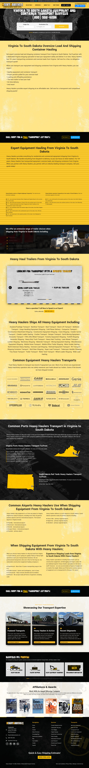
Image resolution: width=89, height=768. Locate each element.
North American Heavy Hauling (19, 347)
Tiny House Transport (17, 352)
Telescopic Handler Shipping (71, 349)
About (33, 727)
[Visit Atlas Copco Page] (25, 379)
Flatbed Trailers (13, 237)
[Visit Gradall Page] (12, 385)
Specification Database (37, 736)
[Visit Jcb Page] (64, 385)
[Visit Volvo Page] (51, 398)
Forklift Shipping (73, 337)
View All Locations (12, 732)
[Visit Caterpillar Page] (15, 405)
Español (34, 745)
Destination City (43, 24)
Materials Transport (43, 342)
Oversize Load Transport (56, 743)
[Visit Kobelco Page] (12, 392)
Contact (34, 729)
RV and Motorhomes (75, 740)
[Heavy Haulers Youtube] (14, 744)
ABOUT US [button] (47, 5)
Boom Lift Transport (64, 327)
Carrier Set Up (80, 763)
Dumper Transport (54, 334)
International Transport (56, 738)
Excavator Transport (16, 337)
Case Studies (35, 740)
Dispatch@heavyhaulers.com (14, 735)
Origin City (26, 24)
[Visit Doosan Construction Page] (64, 379)
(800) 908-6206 (81, 6)
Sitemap (74, 763)
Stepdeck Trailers (13, 240)
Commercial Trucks (75, 729)
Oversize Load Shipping (39, 347)
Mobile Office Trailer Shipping (52, 344)
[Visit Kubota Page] (35, 405)
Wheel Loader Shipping (64, 352)
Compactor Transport (69, 329)
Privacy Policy (69, 763)
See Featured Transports (13, 642)
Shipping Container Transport (18, 349)
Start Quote (65, 137)
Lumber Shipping (14, 342)
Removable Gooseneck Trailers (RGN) (18, 243)
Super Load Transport (52, 349)
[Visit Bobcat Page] (54, 405)
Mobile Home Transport (32, 344)
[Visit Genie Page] (77, 379)
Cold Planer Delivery (53, 329)
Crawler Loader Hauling (25, 334)
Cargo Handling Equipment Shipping (32, 329)
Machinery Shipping (28, 342)
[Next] (78, 287)
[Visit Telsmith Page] (77, 398)
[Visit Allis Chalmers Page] (12, 379)
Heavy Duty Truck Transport (35, 339)
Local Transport (54, 740)
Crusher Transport (40, 334)
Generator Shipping (17, 339)
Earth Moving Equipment (71, 334)
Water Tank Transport (46, 352)
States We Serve (35, 732)
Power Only (53, 745)
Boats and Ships (74, 727)
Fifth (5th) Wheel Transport (34, 337)
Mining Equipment (75, 736)
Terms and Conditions (60, 763)
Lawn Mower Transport (70, 339)
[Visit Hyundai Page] (38, 385)
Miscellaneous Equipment (76, 738)
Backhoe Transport (37, 327)
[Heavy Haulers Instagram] (10, 744)
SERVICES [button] (38, 5)
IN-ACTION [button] (29, 5)
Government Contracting (56, 734)
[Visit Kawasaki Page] (64, 398)
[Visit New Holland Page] (51, 392)
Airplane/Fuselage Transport (20, 327)
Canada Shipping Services (56, 725)
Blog (33, 738)
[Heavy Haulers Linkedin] (18, 744)
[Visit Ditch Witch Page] (51, 379)
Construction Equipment (76, 732)
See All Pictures (64, 642)
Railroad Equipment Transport (59, 347)
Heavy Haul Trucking (53, 339)
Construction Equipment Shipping (45, 332)
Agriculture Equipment (76, 725)
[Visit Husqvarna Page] (25, 385)
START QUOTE (66, 5)
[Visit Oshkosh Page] (64, 392)
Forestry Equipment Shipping (55, 337)
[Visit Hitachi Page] (51, 385)
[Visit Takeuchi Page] (12, 398)
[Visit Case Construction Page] (38, 379)
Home (33, 725)
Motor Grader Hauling (71, 344)
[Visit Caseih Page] (38, 398)
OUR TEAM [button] (56, 5)
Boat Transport (51, 327)
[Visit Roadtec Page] (77, 392)
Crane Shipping (64, 332)
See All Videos (37, 642)
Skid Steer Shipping (36, 349)
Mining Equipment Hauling (60, 342)
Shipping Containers (75, 745)
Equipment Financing (12, 740)
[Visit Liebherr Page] (38, 392)
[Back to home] (12, 4)
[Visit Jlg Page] (77, 385)
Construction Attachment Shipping (20, 332)
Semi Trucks (73, 743)
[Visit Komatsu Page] (25, 392)
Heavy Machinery (74, 734)
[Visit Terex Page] (25, 398)
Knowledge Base (35, 734)
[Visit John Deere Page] (73, 405)
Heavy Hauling (54, 736)
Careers (34, 743)
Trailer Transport (32, 352)
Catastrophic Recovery (56, 727)
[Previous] (10, 287)
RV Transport (75, 347)
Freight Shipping (54, 732)
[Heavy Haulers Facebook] (7, 744)
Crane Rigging (54, 729)
